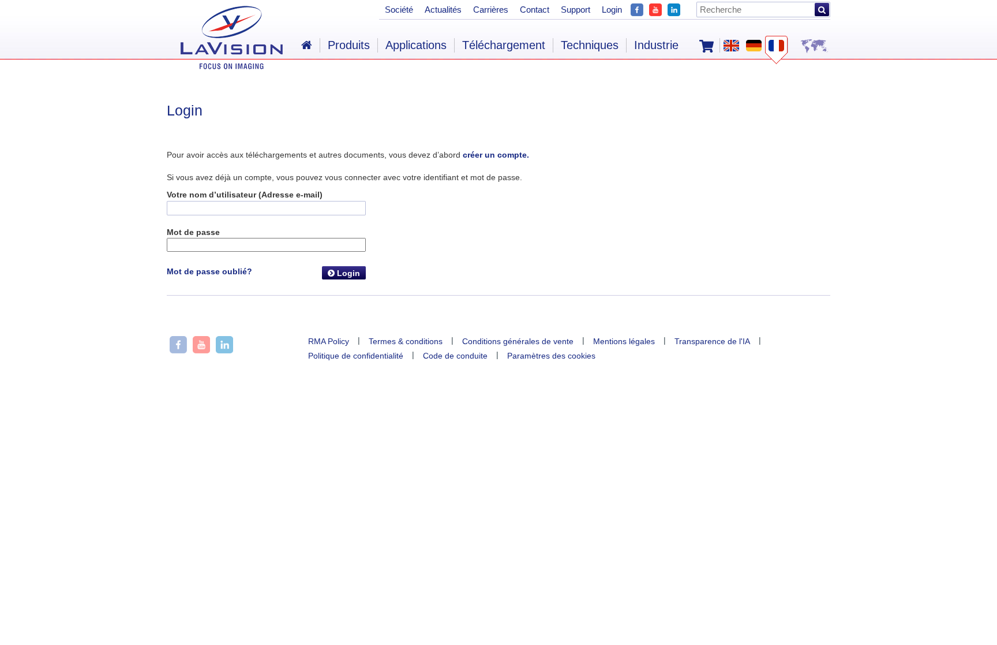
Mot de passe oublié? (209, 271)
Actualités (443, 9)
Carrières (490, 9)
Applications (416, 45)
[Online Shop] (706, 45)
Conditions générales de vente (518, 341)
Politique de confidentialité (355, 355)
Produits (349, 45)
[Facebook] (637, 8)
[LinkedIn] (674, 8)
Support (575, 9)
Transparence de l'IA (712, 341)
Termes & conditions (406, 341)
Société (399, 9)
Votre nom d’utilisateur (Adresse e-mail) (245, 194)
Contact (534, 9)
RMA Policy (328, 341)
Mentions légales (624, 341)
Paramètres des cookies (551, 355)
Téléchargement (503, 45)
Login (347, 273)
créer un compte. (496, 154)
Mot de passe (193, 232)
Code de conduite (455, 355)
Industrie (656, 45)
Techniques (590, 45)
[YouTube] (655, 8)
